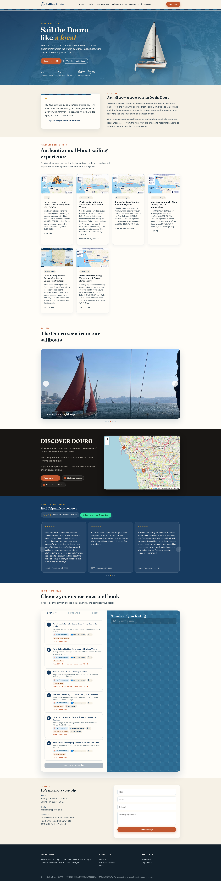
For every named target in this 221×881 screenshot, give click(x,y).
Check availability (51, 61)
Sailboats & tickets (107, 862)
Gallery (91, 4)
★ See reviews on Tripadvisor (96, 515)
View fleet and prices (75, 61)
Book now (173, 4)
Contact (147, 4)
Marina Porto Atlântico (54, 485)
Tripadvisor (147, 862)
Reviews (132, 4)
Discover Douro (103, 4)
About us (82, 4)
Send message (147, 829)
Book (140, 4)
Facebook (146, 859)
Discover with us (50, 478)
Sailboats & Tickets (119, 4)
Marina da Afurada (73, 478)
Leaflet (154, 488)
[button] (143, 470)
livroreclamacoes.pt (145, 877)
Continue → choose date (73, 765)
